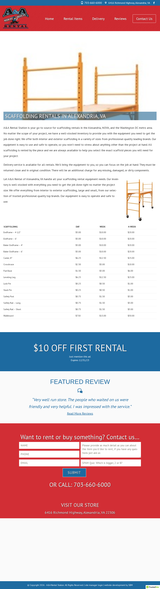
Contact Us (144, 18)
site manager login (94, 585)
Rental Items (73, 18)
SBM (130, 585)
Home (49, 18)
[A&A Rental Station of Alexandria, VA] (16, 18)
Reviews (120, 18)
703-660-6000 (93, 3)
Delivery (98, 18)
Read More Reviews (80, 413)
